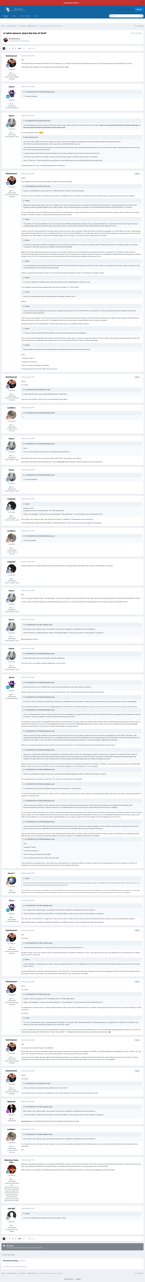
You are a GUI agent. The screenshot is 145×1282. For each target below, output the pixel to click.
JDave (11, 87)
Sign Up (139, 9)
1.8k (12, 1118)
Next (19, 48)
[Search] (141, 15)
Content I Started (25, 16)
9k (12, 516)
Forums (5, 16)
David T (11, 873)
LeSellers (11, 408)
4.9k (12, 425)
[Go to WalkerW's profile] (11, 1108)
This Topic (133, 16)
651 (12, 104)
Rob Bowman (15, 39)
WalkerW (11, 1102)
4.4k (12, 73)
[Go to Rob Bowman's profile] (5, 40)
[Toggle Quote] (24, 92)
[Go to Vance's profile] (11, 122)
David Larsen (25, 1121)
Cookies (78, 1279)
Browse (36, 16)
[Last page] (24, 48)
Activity (14, 16)
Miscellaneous (24, 41)
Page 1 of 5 (31, 48)
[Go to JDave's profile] (11, 93)
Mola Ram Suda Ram (11, 1161)
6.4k (12, 133)
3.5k (12, 890)
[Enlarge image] (40, 132)
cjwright (11, 1208)
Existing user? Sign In (124, 9)
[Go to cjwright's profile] (11, 1215)
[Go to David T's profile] (11, 880)
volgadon (11, 499)
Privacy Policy (68, 1279)
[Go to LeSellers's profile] (11, 414)
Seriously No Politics (71, 3)
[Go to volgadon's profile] (11, 505)
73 (12, 1225)
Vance (11, 116)
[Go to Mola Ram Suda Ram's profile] (11, 1169)
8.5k (12, 1179)
